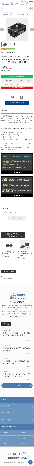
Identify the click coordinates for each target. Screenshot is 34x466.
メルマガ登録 (23, 432)
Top (31, 463)
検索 (30, 8)
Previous (2, 29)
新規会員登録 (6, 432)
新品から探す (9, 12)
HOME (3, 12)
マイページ (5, 438)
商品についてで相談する (17, 76)
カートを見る (23, 438)
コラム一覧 (17, 385)
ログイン (5, 443)
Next (32, 29)
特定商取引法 (23, 443)
